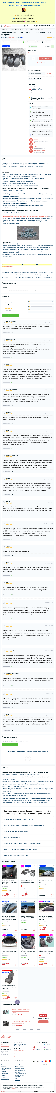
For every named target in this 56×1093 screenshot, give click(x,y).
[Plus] (36, 58)
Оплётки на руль (5, 1079)
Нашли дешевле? (31, 52)
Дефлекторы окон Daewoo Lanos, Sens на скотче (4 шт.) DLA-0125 (46, 918)
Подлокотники (4, 1064)
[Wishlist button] (52, 46)
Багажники (3, 1077)
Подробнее (13, 1088)
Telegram (48, 1044)
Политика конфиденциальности (20, 1073)
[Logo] (7, 26)
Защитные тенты (5, 1073)
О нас (35, 146)
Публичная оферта (19, 1068)
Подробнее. (10, 266)
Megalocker (11, 37)
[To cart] (15, 895)
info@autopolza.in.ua (19, 1050)
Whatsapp (48, 1049)
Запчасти (5, 29)
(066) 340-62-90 (5, 1046)
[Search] (24, 26)
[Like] (11, 332)
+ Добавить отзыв (11, 315)
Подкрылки (11, 29)
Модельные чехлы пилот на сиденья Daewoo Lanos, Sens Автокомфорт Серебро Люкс (46, 951)
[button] (16, 1029)
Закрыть (50, 12)
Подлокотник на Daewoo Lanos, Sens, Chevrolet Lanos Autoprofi (9, 882)
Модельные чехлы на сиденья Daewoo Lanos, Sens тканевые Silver (9, 987)
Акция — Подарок (19, 1064)
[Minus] (31, 58)
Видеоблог (17, 1080)
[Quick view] (16, 865)
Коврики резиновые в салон (6, 1069)
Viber (47, 1047)
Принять (50, 1087)
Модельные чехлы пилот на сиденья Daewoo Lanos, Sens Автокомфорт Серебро (21, 1011)
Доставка (36, 142)
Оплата (36, 139)
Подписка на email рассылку (19, 1076)
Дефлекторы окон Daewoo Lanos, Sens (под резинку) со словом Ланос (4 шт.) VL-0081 (9, 918)
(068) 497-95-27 (5, 1044)
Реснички (3, 1075)
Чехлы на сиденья (5, 1063)
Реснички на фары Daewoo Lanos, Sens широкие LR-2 (27, 917)
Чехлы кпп (3, 1071)
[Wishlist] (16, 867)
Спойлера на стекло (6, 1081)
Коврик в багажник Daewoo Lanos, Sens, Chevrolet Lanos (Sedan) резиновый (9, 951)
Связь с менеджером (39, 150)
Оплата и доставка (19, 1066)
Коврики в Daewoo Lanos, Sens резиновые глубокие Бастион (27, 882)
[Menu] (1, 26)
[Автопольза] (9, 1036)
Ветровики (3, 1066)
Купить (44, 1021)
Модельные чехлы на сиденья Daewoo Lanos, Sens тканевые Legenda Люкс (28, 951)
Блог (16, 1078)
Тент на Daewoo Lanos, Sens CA (46, 881)
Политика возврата (20, 1070)
